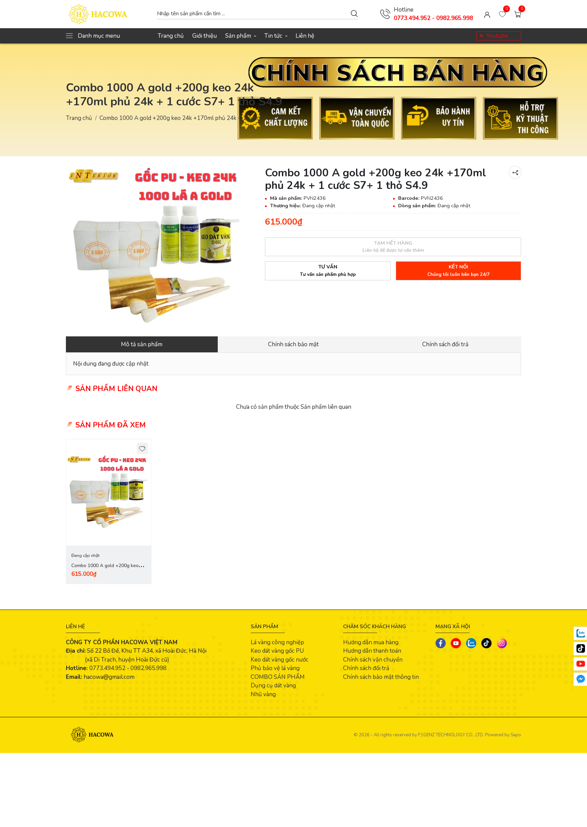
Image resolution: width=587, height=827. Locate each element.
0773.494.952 (107, 668)
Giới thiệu (204, 36)
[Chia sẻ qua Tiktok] (486, 643)
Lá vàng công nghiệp (277, 642)
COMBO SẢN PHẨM (278, 677)
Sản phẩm (240, 36)
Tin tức (275, 36)
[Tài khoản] (487, 14)
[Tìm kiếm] (354, 13)
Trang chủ (171, 36)
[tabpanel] (109, 511)
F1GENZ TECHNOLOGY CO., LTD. (451, 735)
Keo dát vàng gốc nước (279, 660)
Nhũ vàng (263, 694)
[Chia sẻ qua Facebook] (440, 643)
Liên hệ (305, 36)
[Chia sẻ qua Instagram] (502, 643)
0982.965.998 (148, 668)
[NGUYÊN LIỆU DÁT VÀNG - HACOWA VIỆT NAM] (108, 14)
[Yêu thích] (142, 448)
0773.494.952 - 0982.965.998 (433, 18)
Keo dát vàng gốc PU (277, 651)
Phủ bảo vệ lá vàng (275, 668)
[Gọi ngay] (385, 14)
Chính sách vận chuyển (373, 660)
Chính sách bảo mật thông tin (381, 677)
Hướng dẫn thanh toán (372, 651)
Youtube (497, 36)
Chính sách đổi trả (366, 668)
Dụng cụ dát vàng (273, 685)
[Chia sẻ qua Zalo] (471, 643)
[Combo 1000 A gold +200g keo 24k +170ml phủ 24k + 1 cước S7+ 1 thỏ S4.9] (157, 246)
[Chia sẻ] (515, 172)
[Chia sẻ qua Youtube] (456, 643)
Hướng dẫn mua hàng (370, 642)
